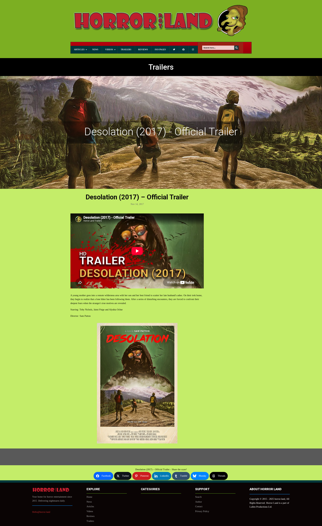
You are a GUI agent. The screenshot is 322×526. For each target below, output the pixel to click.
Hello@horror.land (41, 512)
